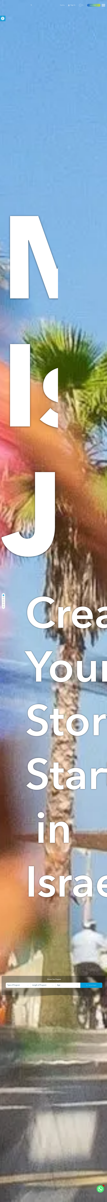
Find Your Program (92, 985)
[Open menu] (103, 5)
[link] (2, 18)
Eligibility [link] (62, 5)
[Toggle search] (31, 5)
